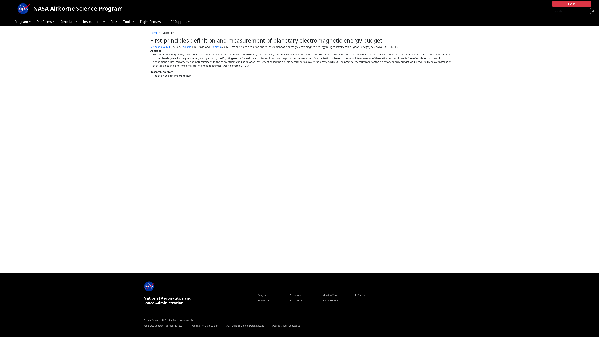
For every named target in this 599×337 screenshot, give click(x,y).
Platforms (43, 22)
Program (20, 22)
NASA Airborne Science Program (78, 8)
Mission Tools (120, 22)
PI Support (178, 22)
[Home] (24, 8)
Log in (571, 4)
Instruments (91, 22)
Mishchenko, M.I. (160, 47)
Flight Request (151, 22)
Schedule (66, 22)
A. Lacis (187, 47)
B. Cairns (215, 47)
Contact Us (294, 325)
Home (154, 32)
